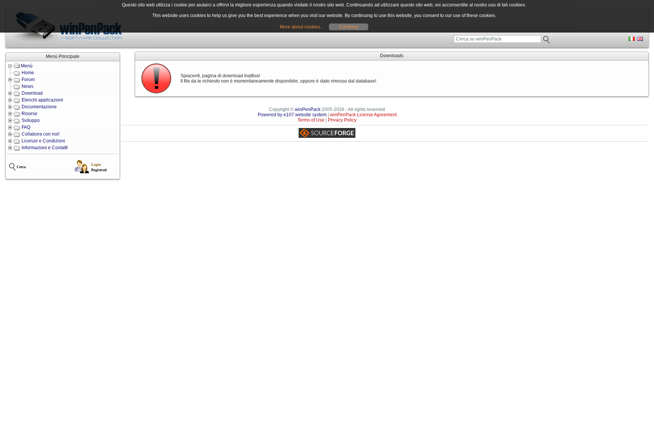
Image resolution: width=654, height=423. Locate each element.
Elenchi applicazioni (42, 100)
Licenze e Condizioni (43, 141)
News (27, 86)
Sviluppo (31, 120)
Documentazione (39, 106)
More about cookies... (302, 27)
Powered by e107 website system (292, 114)
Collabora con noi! (40, 134)
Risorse (29, 113)
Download (32, 93)
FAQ (26, 127)
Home (28, 72)
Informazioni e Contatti (45, 147)
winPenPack (308, 109)
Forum (28, 79)
